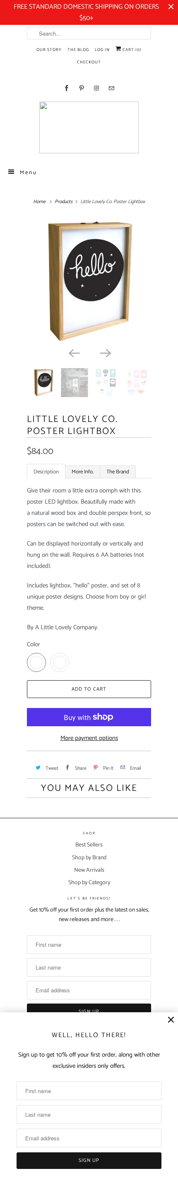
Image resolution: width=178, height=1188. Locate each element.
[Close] (171, 1020)
